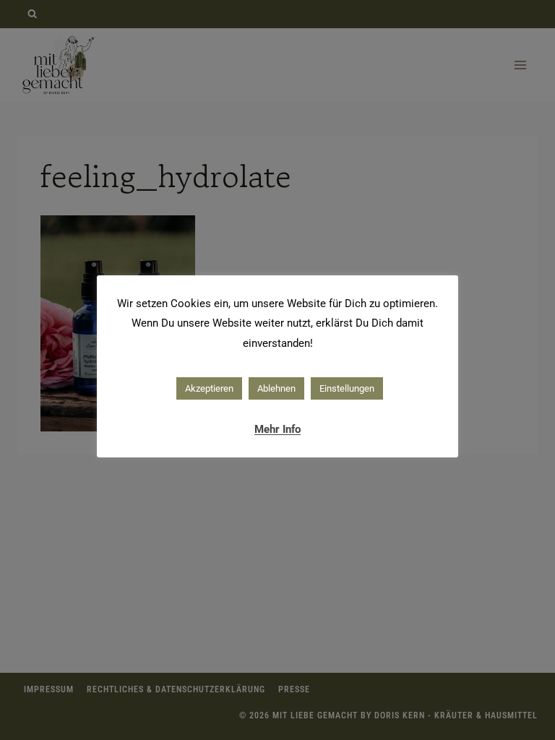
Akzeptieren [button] (209, 388)
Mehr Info (277, 429)
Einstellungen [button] (346, 388)
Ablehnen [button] (276, 388)
